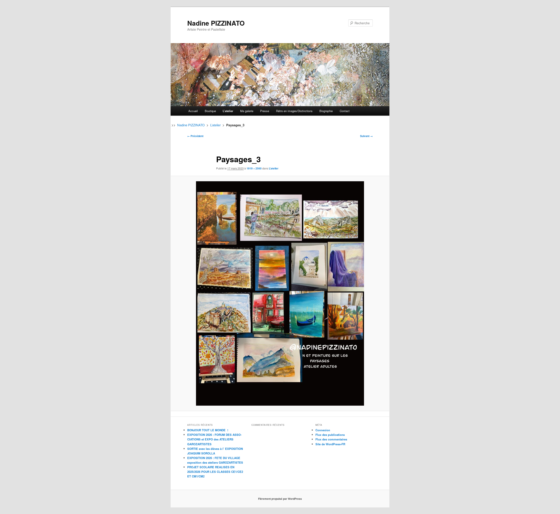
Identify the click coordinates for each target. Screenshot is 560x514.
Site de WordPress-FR (330, 444)
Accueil (193, 111)
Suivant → (366, 136)
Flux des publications (330, 435)
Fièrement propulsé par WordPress (280, 499)
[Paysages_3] (280, 293)
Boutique (210, 111)
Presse (264, 111)
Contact (345, 111)
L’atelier (228, 111)
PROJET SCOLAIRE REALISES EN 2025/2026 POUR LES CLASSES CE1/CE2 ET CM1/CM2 (215, 471)
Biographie (326, 111)
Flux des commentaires (331, 439)
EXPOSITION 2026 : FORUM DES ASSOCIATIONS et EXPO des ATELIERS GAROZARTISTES (214, 439)
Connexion (322, 430)
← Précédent (195, 136)
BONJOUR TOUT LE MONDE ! (207, 430)
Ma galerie (246, 111)
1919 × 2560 (254, 168)
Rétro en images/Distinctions (294, 111)
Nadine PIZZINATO (216, 23)
